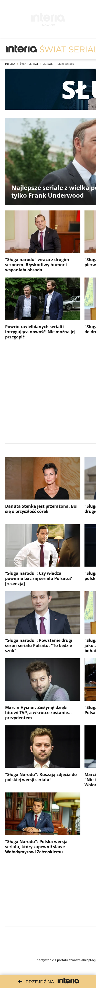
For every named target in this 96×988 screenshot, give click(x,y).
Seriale (48, 64)
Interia (10, 64)
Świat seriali (29, 64)
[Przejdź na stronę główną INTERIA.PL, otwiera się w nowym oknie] (22, 49)
